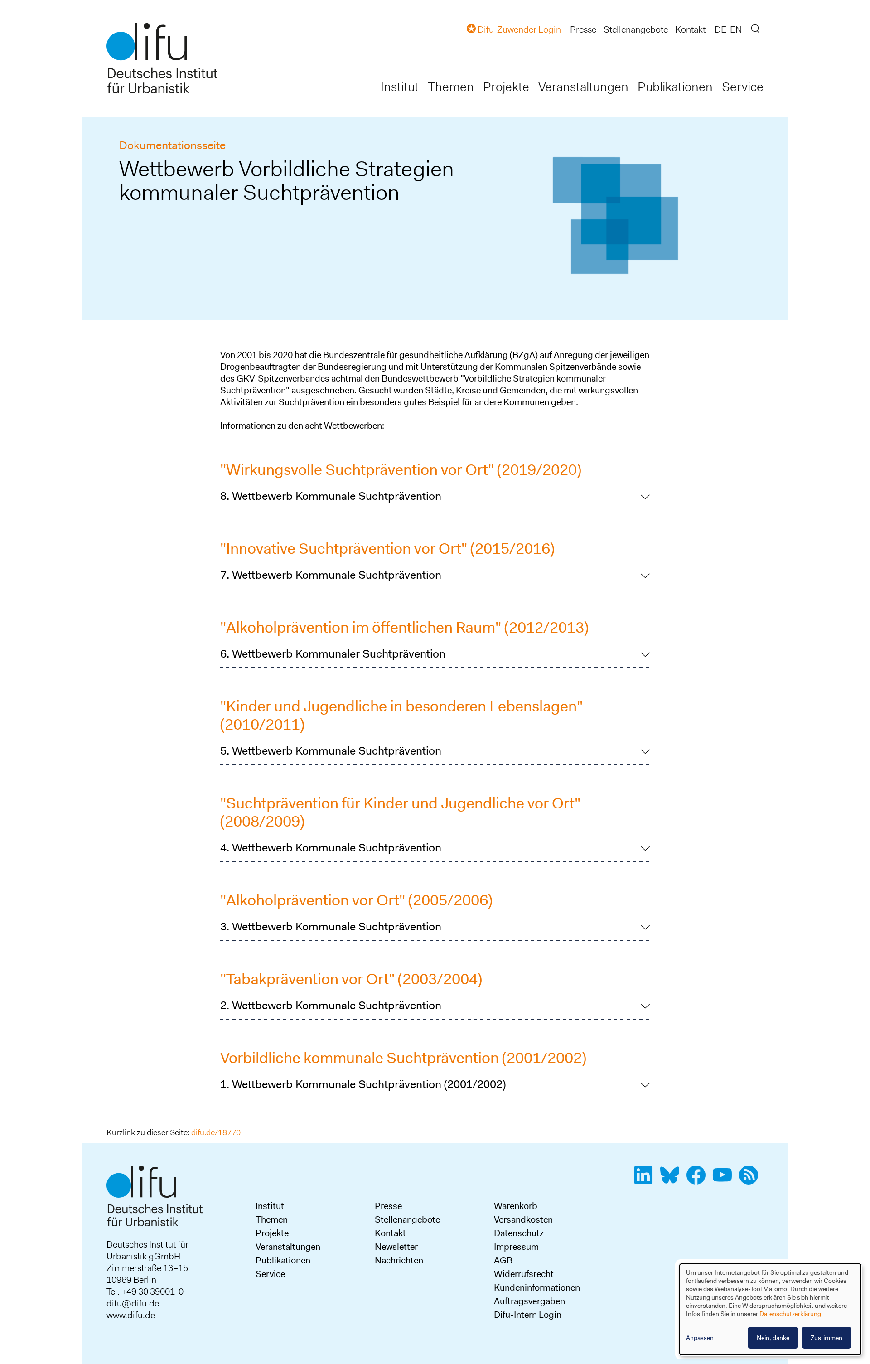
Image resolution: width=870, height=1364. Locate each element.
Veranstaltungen (583, 86)
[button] (435, 496)
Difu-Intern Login (527, 1314)
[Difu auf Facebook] (698, 1180)
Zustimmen (826, 1338)
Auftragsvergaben (529, 1301)
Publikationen (675, 86)
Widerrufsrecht (524, 1274)
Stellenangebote (636, 29)
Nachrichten (399, 1260)
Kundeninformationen (537, 1287)
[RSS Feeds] (751, 1180)
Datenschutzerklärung (790, 1314)
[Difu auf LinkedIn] (646, 1180)
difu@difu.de (132, 1303)
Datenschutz (519, 1233)
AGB (503, 1260)
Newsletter (396, 1247)
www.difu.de (130, 1315)
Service (743, 86)
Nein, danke (773, 1338)
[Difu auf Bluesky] (672, 1180)
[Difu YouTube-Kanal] (725, 1180)
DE (720, 29)
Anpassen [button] (700, 1338)
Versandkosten (523, 1219)
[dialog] (770, 1309)
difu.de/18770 (216, 1132)
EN (736, 29)
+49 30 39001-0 (152, 1291)
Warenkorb (515, 1206)
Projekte (506, 86)
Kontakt (690, 29)
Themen (451, 86)
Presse (583, 29)
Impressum (516, 1247)
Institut (400, 86)
